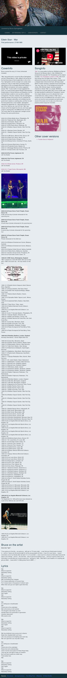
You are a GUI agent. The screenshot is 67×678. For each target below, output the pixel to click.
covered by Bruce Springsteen (11, 28)
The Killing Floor (30, 676)
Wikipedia (39, 676)
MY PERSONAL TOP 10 (19, 33)
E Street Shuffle (47, 676)
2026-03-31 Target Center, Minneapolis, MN (13, 169)
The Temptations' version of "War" (49, 76)
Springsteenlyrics (19, 676)
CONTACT (43, 33)
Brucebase (10, 676)
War (36, 71)
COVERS (7, 33)
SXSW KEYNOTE (33, 33)
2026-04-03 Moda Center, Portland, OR (12, 164)
